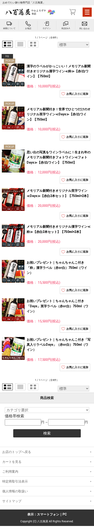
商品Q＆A (65, 28)
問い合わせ (84, 28)
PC (65, 514)
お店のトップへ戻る (16, 452)
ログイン (47, 28)
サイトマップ (11, 501)
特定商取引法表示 (15, 481)
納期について (9, 28)
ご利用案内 (10, 471)
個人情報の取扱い (15, 491)
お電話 (28, 28)
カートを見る (11, 462)
